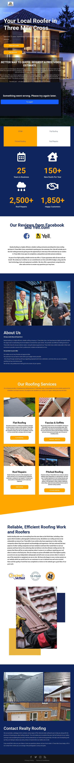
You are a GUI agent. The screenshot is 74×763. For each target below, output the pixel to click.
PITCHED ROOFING (55, 490)
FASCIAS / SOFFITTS (54, 439)
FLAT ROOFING (19, 437)
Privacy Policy (29, 760)
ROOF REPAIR (19, 487)
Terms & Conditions (42, 760)
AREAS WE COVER (14, 45)
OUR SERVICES (13, 52)
